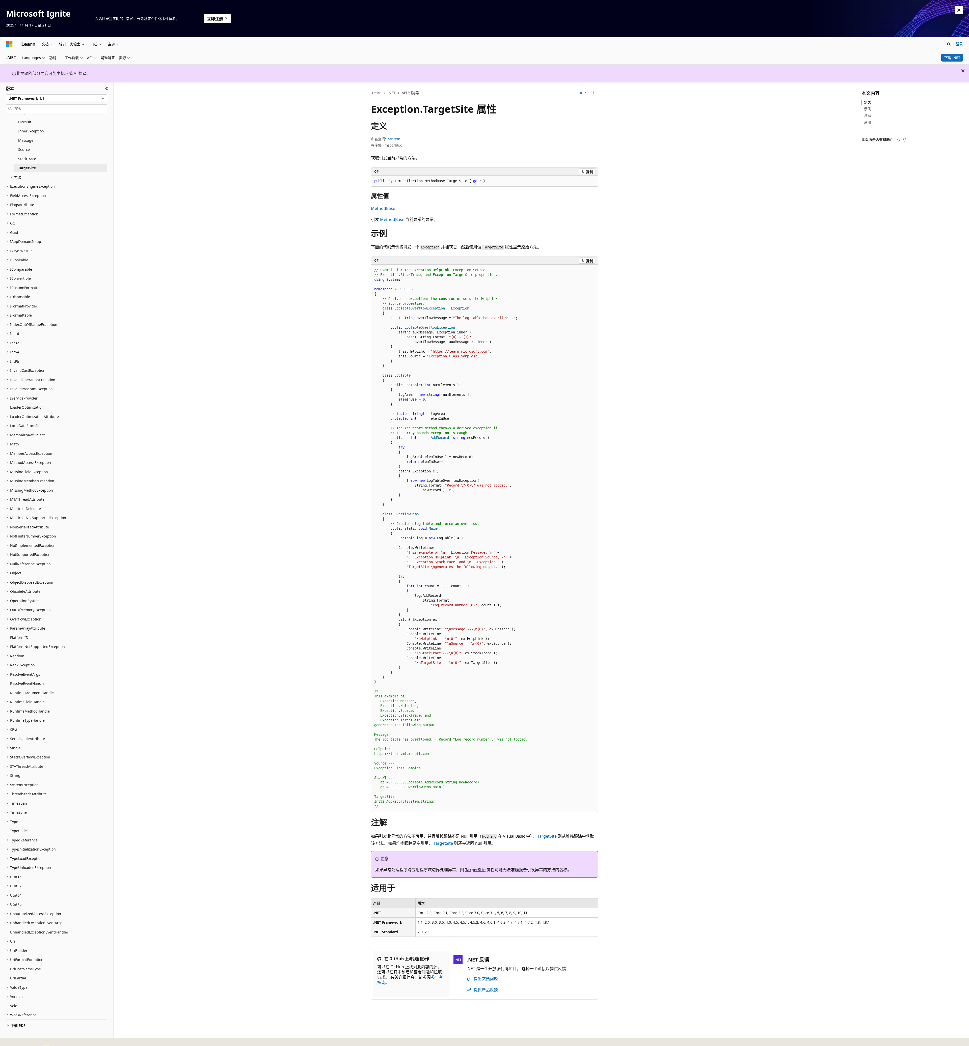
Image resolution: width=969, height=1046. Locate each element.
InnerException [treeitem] (31, 131)
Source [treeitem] (24, 149)
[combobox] (56, 98)
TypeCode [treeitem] (18, 830)
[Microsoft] (9, 44)
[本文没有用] (904, 139)
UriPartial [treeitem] (18, 978)
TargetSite (547, 836)
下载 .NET (952, 57)
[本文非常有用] (898, 139)
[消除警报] (959, 10)
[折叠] (106, 88)
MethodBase (383, 208)
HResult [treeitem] (24, 122)
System (394, 138)
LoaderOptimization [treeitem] (27, 407)
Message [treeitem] (25, 140)
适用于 (869, 122)
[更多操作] (593, 93)
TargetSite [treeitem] (27, 167)
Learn (377, 92)
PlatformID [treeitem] (19, 637)
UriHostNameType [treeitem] (25, 969)
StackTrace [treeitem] (27, 158)
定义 (867, 102)
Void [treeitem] (13, 1005)
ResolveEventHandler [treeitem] (28, 683)
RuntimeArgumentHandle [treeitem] (32, 692)
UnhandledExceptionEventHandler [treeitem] (39, 932)
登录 (959, 43)
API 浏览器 (410, 92)
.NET (391, 92)
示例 (867, 108)
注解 (867, 115)
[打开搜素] (949, 44)
